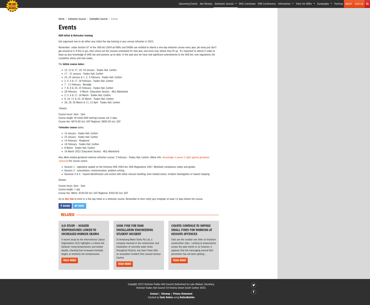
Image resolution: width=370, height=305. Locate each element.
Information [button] (284, 3)
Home (61, 19)
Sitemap (165, 293)
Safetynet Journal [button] (226, 3)
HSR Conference (267, 3)
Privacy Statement (182, 293)
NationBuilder (187, 297)
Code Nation (166, 297)
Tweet (80, 205)
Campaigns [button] (323, 3)
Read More (69, 260)
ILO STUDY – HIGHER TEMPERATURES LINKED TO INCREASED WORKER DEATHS (80, 230)
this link (69, 199)
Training (338, 3)
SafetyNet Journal (98, 19)
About (348, 3)
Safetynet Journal (77, 19)
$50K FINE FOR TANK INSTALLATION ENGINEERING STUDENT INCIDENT (134, 230)
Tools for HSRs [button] (304, 3)
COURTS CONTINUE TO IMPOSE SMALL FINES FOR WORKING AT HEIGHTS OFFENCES (191, 230)
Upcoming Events (188, 3)
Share (66, 205)
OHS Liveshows (247, 3)
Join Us (359, 3)
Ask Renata (206, 3)
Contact (154, 293)
